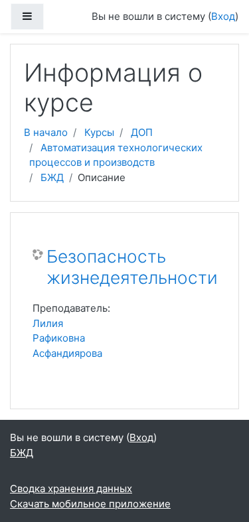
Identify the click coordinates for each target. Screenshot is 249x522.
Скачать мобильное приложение (90, 503)
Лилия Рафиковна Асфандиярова (67, 338)
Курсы (99, 132)
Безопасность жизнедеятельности (132, 267)
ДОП (142, 132)
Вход (223, 16)
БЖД (52, 177)
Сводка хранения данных (71, 488)
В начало (46, 132)
